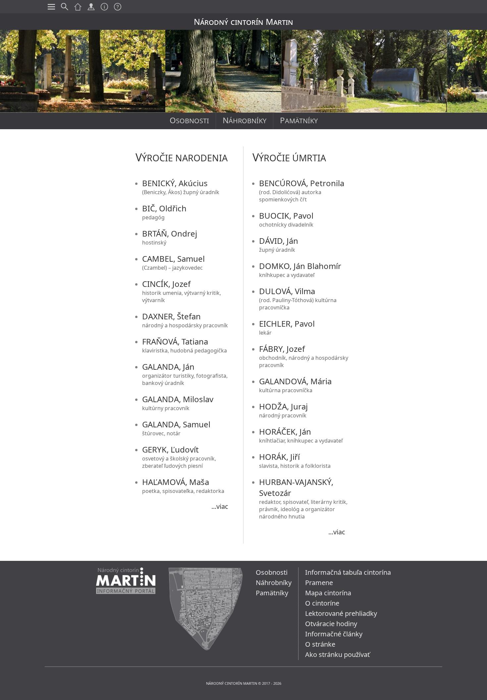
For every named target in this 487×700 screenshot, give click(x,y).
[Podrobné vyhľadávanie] (64, 6)
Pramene (319, 582)
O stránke (320, 644)
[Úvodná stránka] (125, 599)
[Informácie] (104, 6)
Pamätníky (299, 120)
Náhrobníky (244, 120)
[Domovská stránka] (77, 6)
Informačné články (333, 633)
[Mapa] (91, 6)
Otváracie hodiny (331, 623)
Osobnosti (189, 120)
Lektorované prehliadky (341, 613)
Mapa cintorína (328, 592)
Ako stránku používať (337, 654)
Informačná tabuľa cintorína (348, 572)
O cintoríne (322, 603)
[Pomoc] (117, 6)
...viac (219, 506)
